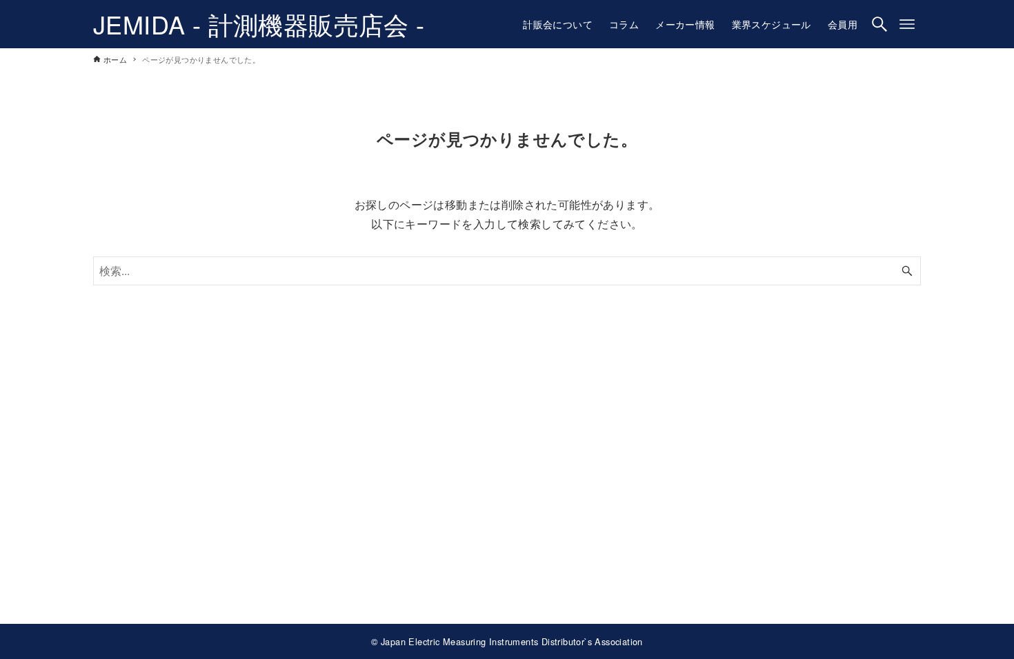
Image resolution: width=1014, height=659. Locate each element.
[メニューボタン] (907, 24)
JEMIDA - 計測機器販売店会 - (259, 23)
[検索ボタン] (879, 24)
